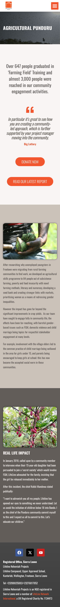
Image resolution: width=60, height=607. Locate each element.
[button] (54, 6)
